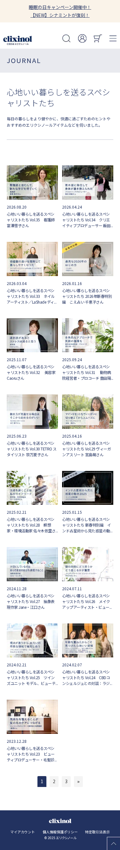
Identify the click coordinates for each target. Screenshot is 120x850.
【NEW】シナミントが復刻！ (60, 15)
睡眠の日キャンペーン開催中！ (60, 7)
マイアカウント (22, 832)
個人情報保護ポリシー (60, 832)
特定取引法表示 (97, 832)
